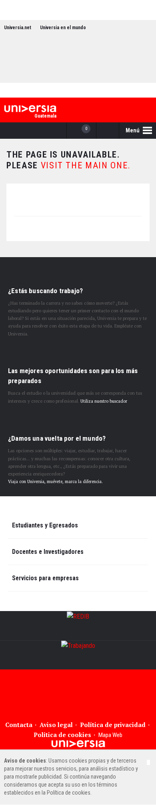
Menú (133, 130)
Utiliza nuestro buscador (103, 401)
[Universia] (78, 743)
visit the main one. (86, 165)
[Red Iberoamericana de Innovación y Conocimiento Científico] (78, 625)
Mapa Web (110, 735)
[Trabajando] (78, 655)
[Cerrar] (148, 762)
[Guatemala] (30, 108)
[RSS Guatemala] (140, 70)
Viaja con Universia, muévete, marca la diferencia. (55, 481)
